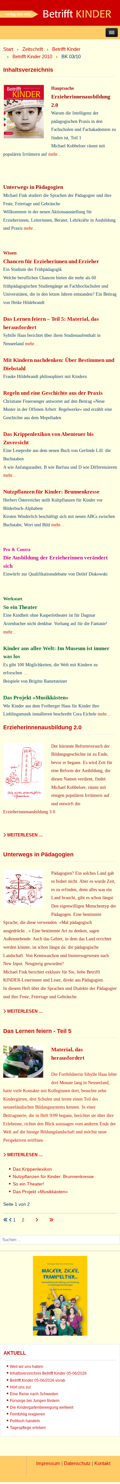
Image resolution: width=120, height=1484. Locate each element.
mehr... (54, 154)
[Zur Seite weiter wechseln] (37, 1220)
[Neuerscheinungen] (60, 1334)
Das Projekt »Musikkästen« (40, 1191)
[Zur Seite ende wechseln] (51, 1220)
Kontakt (102, 1463)
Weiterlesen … (24, 835)
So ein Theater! (28, 1183)
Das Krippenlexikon (32, 1169)
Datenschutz (77, 1463)
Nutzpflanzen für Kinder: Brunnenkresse (53, 1176)
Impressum (48, 1463)
